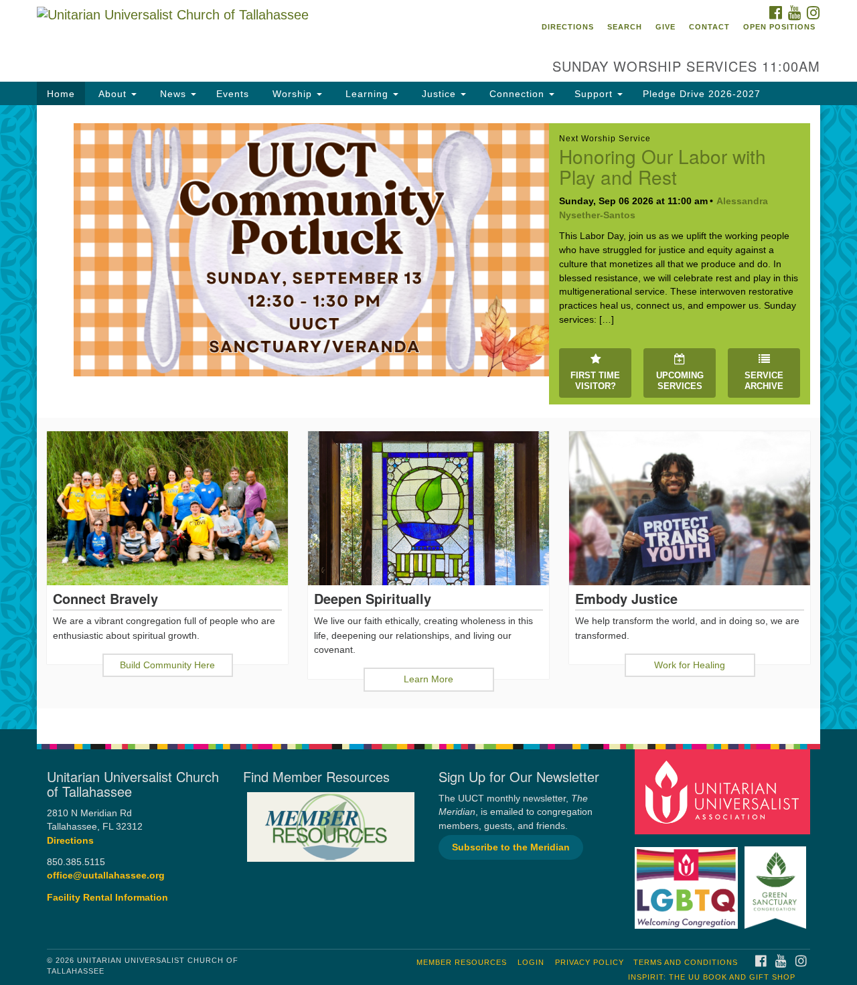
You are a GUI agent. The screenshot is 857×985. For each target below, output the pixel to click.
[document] (428, 417)
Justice (438, 93)
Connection (517, 93)
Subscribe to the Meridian (511, 847)
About (112, 93)
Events (232, 93)
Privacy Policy (589, 962)
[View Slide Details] (311, 250)
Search (624, 27)
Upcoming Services (680, 381)
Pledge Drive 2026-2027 (702, 93)
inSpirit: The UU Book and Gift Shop (711, 977)
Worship (292, 93)
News (173, 93)
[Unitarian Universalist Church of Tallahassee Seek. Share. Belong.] (265, 37)
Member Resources (461, 962)
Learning (367, 93)
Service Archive (764, 381)
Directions (568, 27)
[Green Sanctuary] (777, 881)
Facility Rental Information (107, 898)
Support (595, 93)
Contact (709, 27)
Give (665, 27)
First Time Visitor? (595, 381)
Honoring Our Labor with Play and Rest (662, 166)
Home (61, 93)
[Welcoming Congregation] (688, 881)
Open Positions (779, 27)
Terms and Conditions (685, 962)
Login (531, 962)
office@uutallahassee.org (106, 875)
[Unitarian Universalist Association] (724, 791)
